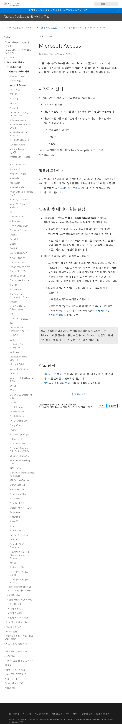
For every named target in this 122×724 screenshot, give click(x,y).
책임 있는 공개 (57, 714)
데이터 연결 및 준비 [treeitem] (15, 62)
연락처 (75, 714)
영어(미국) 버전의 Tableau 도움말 (56, 10)
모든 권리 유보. (33, 719)
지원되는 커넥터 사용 (76, 27)
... (62, 27)
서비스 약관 (27, 714)
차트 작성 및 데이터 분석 (57, 383)
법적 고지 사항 (14, 714)
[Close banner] (119, 10)
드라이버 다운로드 (71, 187)
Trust (67, 714)
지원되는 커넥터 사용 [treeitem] (18, 71)
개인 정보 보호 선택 (102, 714)
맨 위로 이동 (80, 394)
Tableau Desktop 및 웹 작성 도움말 (41, 27)
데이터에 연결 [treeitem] (14, 67)
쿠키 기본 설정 (87, 714)
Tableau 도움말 (13, 27)
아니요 (111, 406)
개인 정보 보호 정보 (41, 714)
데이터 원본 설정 (52, 373)
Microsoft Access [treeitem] (18, 85)
